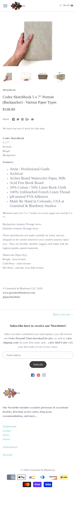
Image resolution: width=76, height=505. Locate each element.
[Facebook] (32, 375)
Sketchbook (9, 89)
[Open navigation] (5, 5)
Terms (6, 435)
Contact (7, 430)
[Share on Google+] (27, 118)
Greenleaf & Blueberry (42, 470)
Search (6, 439)
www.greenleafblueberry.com (19, 292)
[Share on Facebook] (13, 118)
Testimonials (9, 426)
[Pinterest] (38, 375)
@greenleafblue (11, 296)
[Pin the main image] (22, 118)
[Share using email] (32, 118)
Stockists (7, 454)
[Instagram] (44, 375)
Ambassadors (10, 447)
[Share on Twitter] (18, 118)
